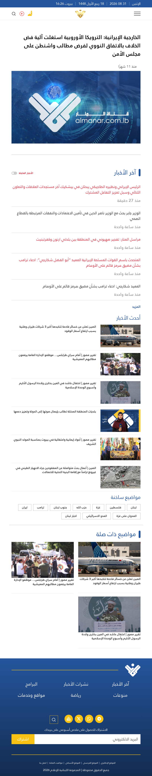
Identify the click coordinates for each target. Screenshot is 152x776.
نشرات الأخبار (76, 684)
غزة (98, 507)
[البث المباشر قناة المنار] (68, 719)
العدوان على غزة (127, 516)
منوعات (120, 695)
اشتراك (23, 739)
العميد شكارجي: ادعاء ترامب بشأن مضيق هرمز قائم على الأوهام (92, 286)
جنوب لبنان (60, 507)
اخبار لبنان (71, 516)
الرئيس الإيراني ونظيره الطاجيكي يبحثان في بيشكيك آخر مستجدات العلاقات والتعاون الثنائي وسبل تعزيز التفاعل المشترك (77, 189)
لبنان (134, 507)
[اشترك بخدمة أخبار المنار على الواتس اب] (89, 719)
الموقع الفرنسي (90, 763)
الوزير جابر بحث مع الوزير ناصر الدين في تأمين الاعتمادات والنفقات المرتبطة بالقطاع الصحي (79, 215)
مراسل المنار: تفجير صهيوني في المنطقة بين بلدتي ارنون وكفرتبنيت (88, 239)
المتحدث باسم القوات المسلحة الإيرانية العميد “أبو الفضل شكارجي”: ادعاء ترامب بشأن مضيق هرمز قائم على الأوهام (80, 262)
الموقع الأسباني (72, 763)
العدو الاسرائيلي (96, 516)
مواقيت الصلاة (56, 763)
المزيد (136, 307)
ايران (24, 507)
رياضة (76, 695)
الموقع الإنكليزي (108, 763)
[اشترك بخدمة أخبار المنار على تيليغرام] (99, 719)
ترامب (40, 507)
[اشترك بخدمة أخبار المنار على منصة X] (79, 719)
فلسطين (115, 507)
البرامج (31, 684)
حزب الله (82, 507)
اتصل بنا (43, 763)
